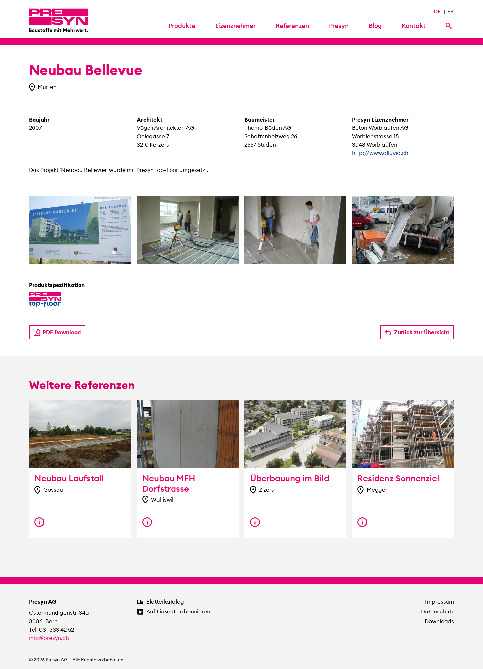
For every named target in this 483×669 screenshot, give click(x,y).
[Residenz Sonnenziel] (362, 522)
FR (451, 11)
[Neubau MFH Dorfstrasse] (147, 522)
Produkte (182, 26)
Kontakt (414, 26)
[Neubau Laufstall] (39, 522)
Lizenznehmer (235, 26)
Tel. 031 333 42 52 (51, 629)
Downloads (439, 621)
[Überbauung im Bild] (255, 522)
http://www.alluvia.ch (380, 153)
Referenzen (292, 26)
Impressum (439, 601)
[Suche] (450, 25)
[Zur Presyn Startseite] (58, 19)
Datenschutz (437, 611)
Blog (375, 26)
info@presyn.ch (49, 638)
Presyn (339, 26)
